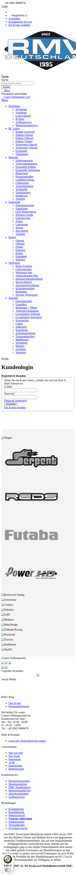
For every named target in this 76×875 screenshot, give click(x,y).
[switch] (8, 870)
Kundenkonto (16, 809)
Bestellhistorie (16, 812)
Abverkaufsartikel (18, 793)
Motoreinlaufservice (19, 790)
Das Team (14, 756)
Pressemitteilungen (18, 706)
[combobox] (17, 83)
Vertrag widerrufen (20, 818)
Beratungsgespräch (19, 780)
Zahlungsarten (16, 821)
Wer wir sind (15, 752)
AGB (11, 762)
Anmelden (14, 18)
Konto (4, 358)
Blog (7, 90)
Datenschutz (15, 765)
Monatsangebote (17, 784)
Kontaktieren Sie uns (20, 21)
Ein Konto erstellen (19, 24)
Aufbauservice (16, 796)
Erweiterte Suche (18, 828)
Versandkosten (16, 824)
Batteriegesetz (16, 768)
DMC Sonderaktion (19, 787)
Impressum (14, 759)
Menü (4, 100)
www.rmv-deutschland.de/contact (27, 740)
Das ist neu (14, 703)
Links (4, 6)
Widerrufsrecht (16, 815)
